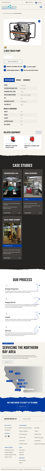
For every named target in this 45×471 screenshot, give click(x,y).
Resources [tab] (26, 80)
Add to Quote (12, 61)
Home (4, 13)
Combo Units (22, 437)
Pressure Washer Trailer (10, 454)
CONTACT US (7, 362)
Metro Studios (31, 469)
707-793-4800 (8, 428)
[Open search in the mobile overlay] (11, 2)
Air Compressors (23, 434)
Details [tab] (18, 80)
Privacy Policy (20, 469)
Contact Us (21, 406)
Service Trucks (8, 457)
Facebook (6, 436)
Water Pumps (9, 13)
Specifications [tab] (9, 80)
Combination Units (9, 450)
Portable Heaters (23, 444)
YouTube (9, 436)
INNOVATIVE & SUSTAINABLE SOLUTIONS (14, 66)
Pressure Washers (23, 431)
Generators (22, 440)
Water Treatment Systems (25, 428)
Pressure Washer (9, 452)
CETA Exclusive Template (39, 469)
